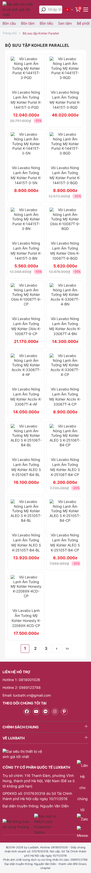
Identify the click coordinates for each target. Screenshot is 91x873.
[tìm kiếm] (43, 9)
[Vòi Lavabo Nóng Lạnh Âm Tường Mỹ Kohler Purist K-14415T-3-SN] (26, 147)
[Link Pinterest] (64, 711)
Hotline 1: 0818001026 (21, 680)
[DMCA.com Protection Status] (46, 824)
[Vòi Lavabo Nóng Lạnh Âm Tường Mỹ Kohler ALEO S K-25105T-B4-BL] (26, 514)
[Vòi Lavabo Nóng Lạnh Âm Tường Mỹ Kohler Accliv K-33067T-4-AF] (26, 368)
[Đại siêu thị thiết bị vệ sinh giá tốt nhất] (20, 9)
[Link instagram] (55, 711)
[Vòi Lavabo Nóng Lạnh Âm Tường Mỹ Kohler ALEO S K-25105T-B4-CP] (65, 514)
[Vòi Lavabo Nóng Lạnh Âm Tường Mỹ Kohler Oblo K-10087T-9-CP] (26, 298)
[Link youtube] (36, 711)
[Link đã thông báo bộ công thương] (18, 824)
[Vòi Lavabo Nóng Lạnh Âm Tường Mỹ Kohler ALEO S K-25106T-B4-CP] (65, 439)
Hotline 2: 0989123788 (22, 687)
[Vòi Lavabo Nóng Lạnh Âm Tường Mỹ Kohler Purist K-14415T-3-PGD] (26, 72)
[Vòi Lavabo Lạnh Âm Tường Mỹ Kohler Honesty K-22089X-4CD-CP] (26, 590)
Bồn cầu (9, 23)
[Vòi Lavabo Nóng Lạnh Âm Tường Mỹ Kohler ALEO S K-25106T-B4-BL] (26, 439)
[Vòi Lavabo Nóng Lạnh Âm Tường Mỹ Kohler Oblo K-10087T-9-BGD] (65, 223)
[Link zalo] (45, 711)
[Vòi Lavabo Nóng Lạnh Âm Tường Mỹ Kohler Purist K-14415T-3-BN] (26, 223)
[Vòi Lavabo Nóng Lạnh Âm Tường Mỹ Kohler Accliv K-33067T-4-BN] (65, 298)
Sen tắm (65, 23)
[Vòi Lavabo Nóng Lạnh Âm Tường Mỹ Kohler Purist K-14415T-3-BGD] (65, 147)
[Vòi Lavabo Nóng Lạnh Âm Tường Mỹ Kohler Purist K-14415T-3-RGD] (65, 72)
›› (67, 648)
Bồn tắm (28, 23)
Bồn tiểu (46, 23)
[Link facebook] (27, 711)
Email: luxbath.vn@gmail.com (27, 695)
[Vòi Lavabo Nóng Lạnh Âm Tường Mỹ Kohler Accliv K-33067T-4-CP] (65, 368)
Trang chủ (10, 33)
